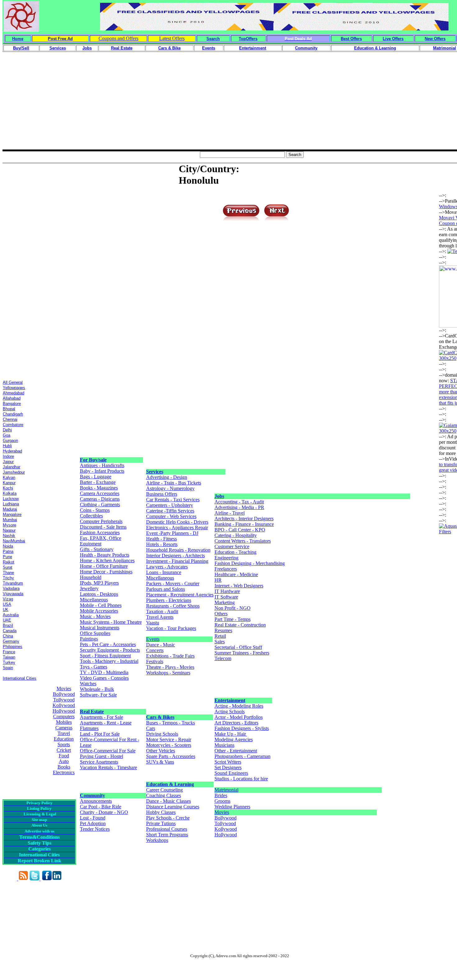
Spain (8, 667)
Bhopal (9, 408)
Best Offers (351, 38)
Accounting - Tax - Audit (239, 501)
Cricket (64, 750)
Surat (7, 567)
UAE (7, 620)
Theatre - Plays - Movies (170, 667)
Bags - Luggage (95, 476)
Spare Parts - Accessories (170, 756)
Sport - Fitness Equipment (105, 655)
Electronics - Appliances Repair (177, 527)
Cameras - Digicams (100, 499)
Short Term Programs (167, 834)
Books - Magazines (99, 487)
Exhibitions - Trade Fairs (170, 656)
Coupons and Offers (118, 38)
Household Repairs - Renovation (178, 550)
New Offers (435, 38)
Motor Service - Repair (168, 739)
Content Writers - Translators (243, 541)
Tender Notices (95, 829)
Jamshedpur (14, 472)
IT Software (226, 596)
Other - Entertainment (236, 750)
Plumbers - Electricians (168, 600)
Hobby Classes (161, 812)
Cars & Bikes (160, 717)
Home (17, 38)
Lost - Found (92, 817)
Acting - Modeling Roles (239, 706)
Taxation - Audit (162, 611)
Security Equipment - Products (110, 650)
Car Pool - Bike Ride (100, 806)
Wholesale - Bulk (97, 689)
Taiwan (9, 657)
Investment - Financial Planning (177, 561)
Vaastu (152, 622)
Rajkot (8, 562)
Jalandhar (11, 467)
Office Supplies (95, 633)
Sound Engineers (231, 773)
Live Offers (393, 38)
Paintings (89, 638)
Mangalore (12, 514)
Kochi (8, 488)
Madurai (10, 509)
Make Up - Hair (231, 734)
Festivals (154, 661)
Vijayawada (13, 593)
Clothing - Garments (100, 504)
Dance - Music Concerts (160, 647)
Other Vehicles (160, 750)
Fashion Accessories (100, 532)
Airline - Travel (230, 513)
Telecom (223, 658)
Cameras (63, 727)
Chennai (10, 419)
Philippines (12, 646)
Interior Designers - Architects (175, 555)
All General (13, 382)
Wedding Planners (232, 806)
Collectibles (91, 515)
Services (154, 471)
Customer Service (232, 546)
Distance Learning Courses (172, 806)
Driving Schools (162, 734)
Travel (64, 733)
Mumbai (10, 519)
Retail (220, 636)
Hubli (7, 445)
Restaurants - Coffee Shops (173, 605)
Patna (8, 551)
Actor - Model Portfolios (239, 717)
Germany (11, 641)
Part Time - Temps (233, 619)
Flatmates (89, 728)
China (8, 636)
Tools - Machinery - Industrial (109, 661)
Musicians (224, 745)
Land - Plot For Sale (100, 734)
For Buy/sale (93, 459)
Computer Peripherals (101, 521)
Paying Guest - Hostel (101, 756)
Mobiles (64, 722)
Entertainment (230, 700)
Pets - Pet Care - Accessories (108, 644)
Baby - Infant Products (102, 471)
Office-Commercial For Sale (108, 750)
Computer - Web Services (171, 516)
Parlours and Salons (165, 589)
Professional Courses (166, 829)
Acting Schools (230, 711)
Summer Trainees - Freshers (242, 652)
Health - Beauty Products (104, 555)
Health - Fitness (161, 538)
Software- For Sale (98, 694)
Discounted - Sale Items (103, 527)
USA (7, 604)
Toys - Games (93, 666)
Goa (6, 435)
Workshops (157, 840)
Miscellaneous (94, 599)
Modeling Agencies (234, 739)
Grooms (222, 801)
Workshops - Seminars (168, 672)
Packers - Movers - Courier (172, 583)
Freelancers (226, 569)
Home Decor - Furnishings (106, 571)
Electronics (64, 772)
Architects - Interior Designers (244, 518)
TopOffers (248, 38)
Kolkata (9, 493)
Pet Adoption (93, 823)
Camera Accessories (99, 493)
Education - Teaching (235, 552)
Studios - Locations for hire (241, 778)
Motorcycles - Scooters (168, 745)
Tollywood (64, 699)
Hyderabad (12, 451)
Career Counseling (164, 789)
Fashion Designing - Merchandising (250, 563)
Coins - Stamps (95, 510)
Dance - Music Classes (168, 801)
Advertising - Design (166, 477)
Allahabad (12, 398)
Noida (8, 546)
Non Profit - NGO (233, 608)
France (9, 652)
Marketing (225, 602)
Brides (221, 795)
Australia (11, 615)
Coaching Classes (163, 795)
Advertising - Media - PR (239, 507)
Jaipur (8, 461)
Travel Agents (159, 617)
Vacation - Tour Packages (171, 628)
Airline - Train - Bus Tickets (173, 482)
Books (64, 766)
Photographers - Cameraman (242, 756)
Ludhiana (11, 504)
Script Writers (228, 762)
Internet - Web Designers (239, 585)
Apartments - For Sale (101, 717)
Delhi (7, 430)
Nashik (9, 535)
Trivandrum (13, 583)
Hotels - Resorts (162, 544)
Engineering (226, 557)
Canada (9, 630)
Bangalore (12, 403)
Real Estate (92, 711)
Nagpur (9, 530)
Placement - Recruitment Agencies (180, 594)
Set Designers (228, 767)
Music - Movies (95, 616)
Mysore (9, 525)
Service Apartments (99, 762)
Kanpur (9, 482)
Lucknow (11, 498)
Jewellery (89, 588)
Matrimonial (226, 789)
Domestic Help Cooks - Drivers (177, 522)
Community (92, 795)
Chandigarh (13, 414)
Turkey (9, 662)
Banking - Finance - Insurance (244, 524)
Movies (64, 688)
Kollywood (64, 705)
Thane (8, 572)
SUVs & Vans (160, 762)
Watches (88, 683)
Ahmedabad (13, 393)
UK (5, 609)
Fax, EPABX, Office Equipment (100, 540)
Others (221, 613)
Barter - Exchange (98, 482)
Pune (7, 556)
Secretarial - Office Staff (238, 647)
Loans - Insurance (163, 572)
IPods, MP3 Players (99, 583)
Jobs (219, 496)
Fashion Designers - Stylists (242, 728)
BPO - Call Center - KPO (240, 529)
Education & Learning (170, 784)
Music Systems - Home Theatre (111, 622)
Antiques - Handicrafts (102, 465)
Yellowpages (14, 387)
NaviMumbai (14, 541)
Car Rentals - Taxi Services (173, 499)
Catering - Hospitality (236, 535)
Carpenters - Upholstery (169, 505)
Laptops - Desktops (99, 594)
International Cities (19, 678)
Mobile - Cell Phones (101, 605)
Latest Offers (172, 38)
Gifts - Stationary (96, 549)
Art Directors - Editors (236, 722)
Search (213, 38)
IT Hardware (227, 591)
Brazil (8, 625)
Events (152, 639)
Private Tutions (161, 823)
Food (64, 755)
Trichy (8, 578)
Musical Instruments (99, 627)
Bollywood (64, 694)
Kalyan (9, 477)
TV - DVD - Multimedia (104, 672)
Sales (220, 641)
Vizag (8, 599)
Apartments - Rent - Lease (106, 722)
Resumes (223, 630)
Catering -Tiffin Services (170, 510)
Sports (64, 744)
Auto (64, 761)
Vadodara (11, 588)
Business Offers (161, 494)
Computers (64, 716)
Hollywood (64, 711)
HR (218, 580)
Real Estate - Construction (240, 624)
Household (90, 577)
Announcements (96, 801)
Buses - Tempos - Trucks (170, 722)
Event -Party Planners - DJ (172, 533)
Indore (8, 456)
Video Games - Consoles (104, 678)
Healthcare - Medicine (236, 574)
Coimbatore (13, 424)
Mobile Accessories (99, 610)
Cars (150, 728)
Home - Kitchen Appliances (107, 560)
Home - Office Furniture (104, 566)
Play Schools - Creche (168, 817)
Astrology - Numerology (170, 488)
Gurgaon (10, 440)
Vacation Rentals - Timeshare (108, 767)
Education (64, 739)
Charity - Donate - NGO (104, 812)
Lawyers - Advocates (167, 566)
